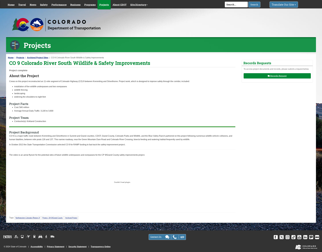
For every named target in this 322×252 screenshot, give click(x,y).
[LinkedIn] (305, 237)
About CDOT (120, 4)
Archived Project (71, 218)
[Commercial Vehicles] (52, 236)
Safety (44, 4)
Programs (90, 4)
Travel (22, 4)
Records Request (278, 75)
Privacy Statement (55, 247)
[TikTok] (293, 237)
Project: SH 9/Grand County (52, 218)
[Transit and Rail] (22, 236)
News (33, 4)
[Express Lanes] (7, 236)
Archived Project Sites (37, 58)
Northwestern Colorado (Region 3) (27, 218)
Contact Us (156, 236)
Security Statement (77, 247)
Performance (59, 4)
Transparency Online (101, 247)
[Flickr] (317, 237)
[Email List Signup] (311, 237)
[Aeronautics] (28, 236)
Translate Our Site (283, 4)
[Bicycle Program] (16, 236)
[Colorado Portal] (306, 246)
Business (75, 4)
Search (254, 4)
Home (11, 4)
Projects (104, 4)
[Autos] (40, 236)
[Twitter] (282, 237)
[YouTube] (299, 237)
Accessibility (37, 247)
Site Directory (138, 4)
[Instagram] (288, 237)
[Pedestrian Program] (46, 236)
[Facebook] (276, 237)
